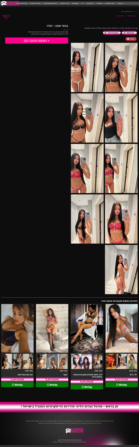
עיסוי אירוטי (90, 3)
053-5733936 (122, 379)
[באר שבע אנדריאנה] (17, 328)
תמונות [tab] (132, 39)
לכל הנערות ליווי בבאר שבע (6, 17)
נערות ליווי (99, 3)
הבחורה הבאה (120, 16)
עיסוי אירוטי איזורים (21, 3)
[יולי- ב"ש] (122, 328)
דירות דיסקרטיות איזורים (50, 3)
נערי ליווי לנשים (64, 3)
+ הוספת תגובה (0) (37, 40)
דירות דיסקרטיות (110, 3)
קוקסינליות (75, 3)
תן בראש (120, 3)
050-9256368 (113, 33)
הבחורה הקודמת (131, 16)
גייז (82, 3)
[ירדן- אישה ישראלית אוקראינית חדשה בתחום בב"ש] (87, 328)
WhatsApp (130, 33)
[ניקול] (52, 328)
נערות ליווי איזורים (35, 3)
